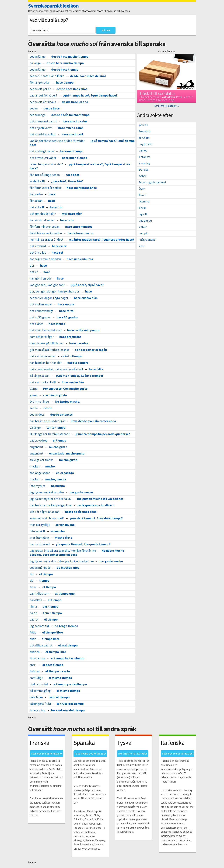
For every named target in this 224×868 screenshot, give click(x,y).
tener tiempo (52, 613)
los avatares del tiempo (68, 710)
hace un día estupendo (83, 330)
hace (52, 194)
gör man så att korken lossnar (49, 350)
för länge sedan (40, 82)
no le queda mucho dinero (96, 505)
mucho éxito (63, 538)
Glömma (144, 201)
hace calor (59, 246)
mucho (50, 466)
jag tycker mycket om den (47, 492)
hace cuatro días (85, 298)
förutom (144, 138)
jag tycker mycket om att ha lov (50, 499)
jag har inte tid (39, 626)
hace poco (72, 175)
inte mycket (37, 486)
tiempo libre (50, 639)
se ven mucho (65, 525)
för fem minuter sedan (44, 227)
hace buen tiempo (74, 158)
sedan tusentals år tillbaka (47, 76)
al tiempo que (65, 593)
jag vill (143, 214)
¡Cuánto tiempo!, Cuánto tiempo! (79, 376)
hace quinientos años (82, 188)
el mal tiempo (68, 645)
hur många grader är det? (46, 239)
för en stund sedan (42, 220)
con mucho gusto (55, 395)
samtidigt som (39, 593)
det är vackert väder (43, 158)
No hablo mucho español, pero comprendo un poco (77, 553)
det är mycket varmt (43, 121)
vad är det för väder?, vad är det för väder (57, 141)
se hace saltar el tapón (91, 350)
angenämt (36, 447)
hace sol (57, 252)
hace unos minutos (80, 259)
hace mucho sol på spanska (90, 754)
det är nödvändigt (41, 311)
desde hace (51, 108)
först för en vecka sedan (46, 233)
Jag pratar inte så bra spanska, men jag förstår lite (63, 551)
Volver (143, 227)
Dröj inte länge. (40, 401)
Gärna (33, 389)
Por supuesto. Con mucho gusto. (65, 389)
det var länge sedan (42, 356)
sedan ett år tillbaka (43, 102)
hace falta (66, 311)
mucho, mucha (55, 479)
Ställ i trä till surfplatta (167, 106)
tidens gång (37, 710)
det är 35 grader (40, 317)
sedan (34, 108)
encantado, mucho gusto (66, 453)
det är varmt (38, 246)
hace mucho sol (72, 134)
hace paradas (78, 343)
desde (47, 408)
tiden (33, 587)
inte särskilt (37, 531)
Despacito (145, 131)
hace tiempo (65, 82)
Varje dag (144, 163)
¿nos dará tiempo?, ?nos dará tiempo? (96, 518)
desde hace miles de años (88, 76)
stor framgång (39, 538)
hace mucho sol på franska (46, 754)
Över (142, 189)
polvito (143, 125)
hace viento (57, 324)
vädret (34, 619)
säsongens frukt (40, 704)
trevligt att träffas (41, 460)
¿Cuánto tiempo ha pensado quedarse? (102, 434)
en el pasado (65, 473)
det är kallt (37, 207)
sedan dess (37, 414)
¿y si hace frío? (72, 214)
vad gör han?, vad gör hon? (47, 285)
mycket (35, 466)
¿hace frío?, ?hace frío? (67, 181)
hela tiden (36, 697)
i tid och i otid (39, 684)
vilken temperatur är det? (46, 164)
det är (34, 272)
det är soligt (38, 252)
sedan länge (38, 56)
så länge (35, 427)
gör (32, 265)
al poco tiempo (52, 665)
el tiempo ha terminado (67, 658)
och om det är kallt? (43, 214)
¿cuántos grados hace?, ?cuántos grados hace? (101, 239)
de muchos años (68, 568)
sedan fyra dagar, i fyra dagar (49, 298)
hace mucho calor (74, 121)
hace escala (66, 304)
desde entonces (61, 414)
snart (33, 665)
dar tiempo (50, 606)
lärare (142, 195)
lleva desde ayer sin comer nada (93, 421)
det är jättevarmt (41, 128)
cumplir (144, 233)
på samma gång (40, 691)
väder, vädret (38, 440)
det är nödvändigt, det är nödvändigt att (56, 369)
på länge (35, 63)
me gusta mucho (81, 492)
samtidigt (36, 678)
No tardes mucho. (67, 401)
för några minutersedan (45, 259)
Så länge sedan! (40, 376)
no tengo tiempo (66, 626)
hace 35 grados (67, 317)
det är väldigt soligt (43, 134)
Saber (142, 176)
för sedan (36, 201)
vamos (143, 150)
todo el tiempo (58, 697)
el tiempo (59, 440)
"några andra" (147, 240)
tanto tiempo (55, 427)
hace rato (67, 220)
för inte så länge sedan (45, 175)
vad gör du (145, 220)
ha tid (33, 613)
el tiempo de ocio (57, 671)
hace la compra (77, 363)
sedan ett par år (40, 89)
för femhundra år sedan (45, 188)
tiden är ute (37, 658)
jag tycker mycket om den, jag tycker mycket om (62, 561)
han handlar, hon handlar (46, 363)
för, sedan (36, 194)
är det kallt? (37, 181)
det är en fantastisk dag (45, 330)
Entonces (144, 157)
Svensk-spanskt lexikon (53, 5)
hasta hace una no (80, 233)
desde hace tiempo (64, 69)
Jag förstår (145, 144)
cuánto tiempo (71, 356)
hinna (33, 606)
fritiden (35, 652)
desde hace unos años (71, 89)
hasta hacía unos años (80, 512)
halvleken (36, 600)
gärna (33, 395)
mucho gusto (58, 447)
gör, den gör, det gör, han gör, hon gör (54, 291)
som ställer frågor (42, 337)
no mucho (58, 486)
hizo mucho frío (73, 382)
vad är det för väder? (43, 95)
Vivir (141, 246)
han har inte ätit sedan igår (47, 421)
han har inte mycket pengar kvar (51, 505)
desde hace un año (75, 102)
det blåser (36, 324)
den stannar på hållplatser (47, 343)
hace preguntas (70, 337)
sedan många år (40, 568)
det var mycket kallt (43, 382)
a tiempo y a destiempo (70, 684)
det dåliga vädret (41, 645)
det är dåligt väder (42, 151)
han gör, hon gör (40, 278)
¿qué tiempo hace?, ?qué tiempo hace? (90, 95)
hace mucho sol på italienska (178, 754)
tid (31, 574)
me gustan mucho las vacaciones (100, 499)
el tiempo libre (52, 632)
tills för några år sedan (44, 512)
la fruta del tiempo (70, 704)
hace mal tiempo (71, 151)
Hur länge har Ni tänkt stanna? (49, 434)
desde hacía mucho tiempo (70, 115)
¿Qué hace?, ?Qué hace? (87, 285)
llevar (142, 208)
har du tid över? (40, 544)
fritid (33, 632)
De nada (144, 169)
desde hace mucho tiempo (69, 56)
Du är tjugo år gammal (152, 182)
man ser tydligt (40, 525)
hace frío (56, 207)
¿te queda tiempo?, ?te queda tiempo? (83, 544)
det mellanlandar (41, 304)
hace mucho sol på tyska (132, 754)
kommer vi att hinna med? (47, 518)
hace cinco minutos (78, 227)
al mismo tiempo (60, 678)
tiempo (44, 580)
